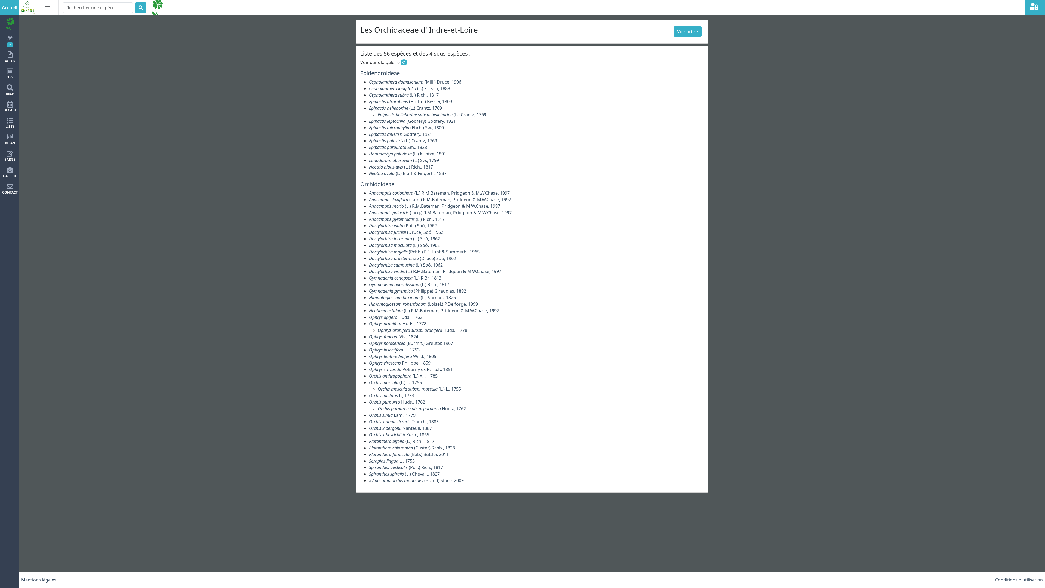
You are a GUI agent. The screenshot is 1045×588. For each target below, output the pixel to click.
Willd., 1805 (402, 356)
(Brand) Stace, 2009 (416, 480)
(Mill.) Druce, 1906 (415, 82)
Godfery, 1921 (400, 134)
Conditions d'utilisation (1019, 580)
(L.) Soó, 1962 (404, 239)
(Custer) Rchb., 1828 (412, 448)
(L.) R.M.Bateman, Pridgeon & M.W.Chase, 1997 (439, 193)
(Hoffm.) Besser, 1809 (410, 102)
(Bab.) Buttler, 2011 (409, 454)
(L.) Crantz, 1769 (405, 108)
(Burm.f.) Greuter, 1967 (411, 343)
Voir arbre (687, 32)
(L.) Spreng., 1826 (412, 298)
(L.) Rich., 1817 (404, 95)
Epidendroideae (380, 73)
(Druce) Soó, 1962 (406, 232)
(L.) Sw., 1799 (404, 160)
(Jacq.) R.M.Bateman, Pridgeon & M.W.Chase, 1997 (440, 213)
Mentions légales (38, 580)
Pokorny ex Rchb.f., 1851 (411, 369)
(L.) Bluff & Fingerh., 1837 (408, 173)
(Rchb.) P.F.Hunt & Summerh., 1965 (424, 252)
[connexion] (1035, 8)
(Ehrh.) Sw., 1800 (406, 128)
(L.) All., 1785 (403, 376)
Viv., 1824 (393, 337)
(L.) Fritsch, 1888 (409, 88)
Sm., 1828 (398, 147)
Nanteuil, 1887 (400, 428)
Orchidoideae (377, 184)
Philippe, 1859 (400, 363)
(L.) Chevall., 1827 (404, 474)
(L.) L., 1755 (395, 382)
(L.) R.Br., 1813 (405, 278)
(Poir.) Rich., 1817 (406, 467)
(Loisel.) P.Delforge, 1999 (423, 304)
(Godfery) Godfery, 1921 (412, 121)
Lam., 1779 (392, 415)
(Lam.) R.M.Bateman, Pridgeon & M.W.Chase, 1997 (440, 200)
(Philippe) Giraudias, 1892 (417, 291)
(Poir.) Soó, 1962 (403, 226)
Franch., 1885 (404, 422)
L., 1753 (394, 350)
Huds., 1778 (397, 324)
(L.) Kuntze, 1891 (407, 154)
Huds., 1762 (395, 317)
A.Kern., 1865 (399, 435)
